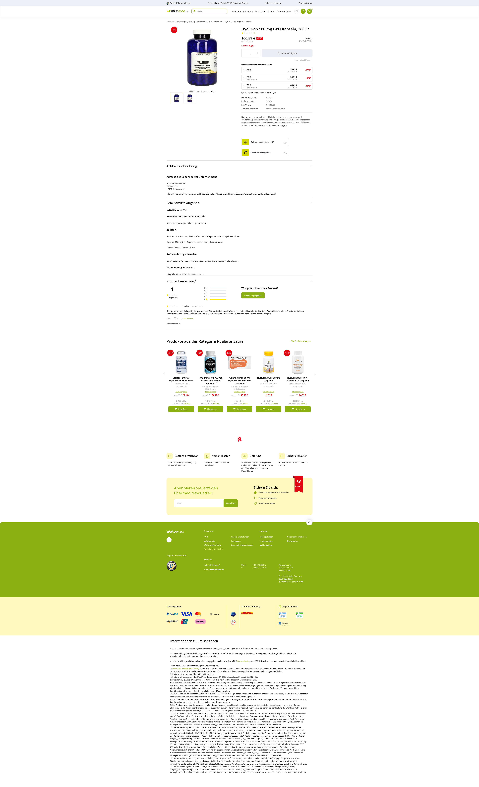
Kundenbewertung (181, 281)
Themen (281, 11)
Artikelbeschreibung (182, 166)
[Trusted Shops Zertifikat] (172, 566)
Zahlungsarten (266, 545)
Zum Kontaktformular (214, 569)
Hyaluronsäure (215, 21)
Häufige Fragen (266, 537)
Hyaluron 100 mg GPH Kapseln (238, 21)
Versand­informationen (297, 537)
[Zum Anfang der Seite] (309, 522)
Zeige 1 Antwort (173, 323)
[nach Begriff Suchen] (194, 11)
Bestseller (260, 11)
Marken (271, 11)
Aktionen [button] (236, 11)
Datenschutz (209, 541)
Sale (289, 11)
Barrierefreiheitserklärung (242, 545)
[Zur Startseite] (177, 11)
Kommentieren (187, 318)
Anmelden (230, 503)
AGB (206, 537)
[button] (315, 373)
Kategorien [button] (248, 11)
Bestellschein (293, 541)
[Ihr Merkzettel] (296, 11)
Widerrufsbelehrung (212, 545)
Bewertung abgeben (253, 295)
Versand (187, 403)
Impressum (236, 541)
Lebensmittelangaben (183, 203)
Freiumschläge (266, 541)
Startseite (171, 21)
